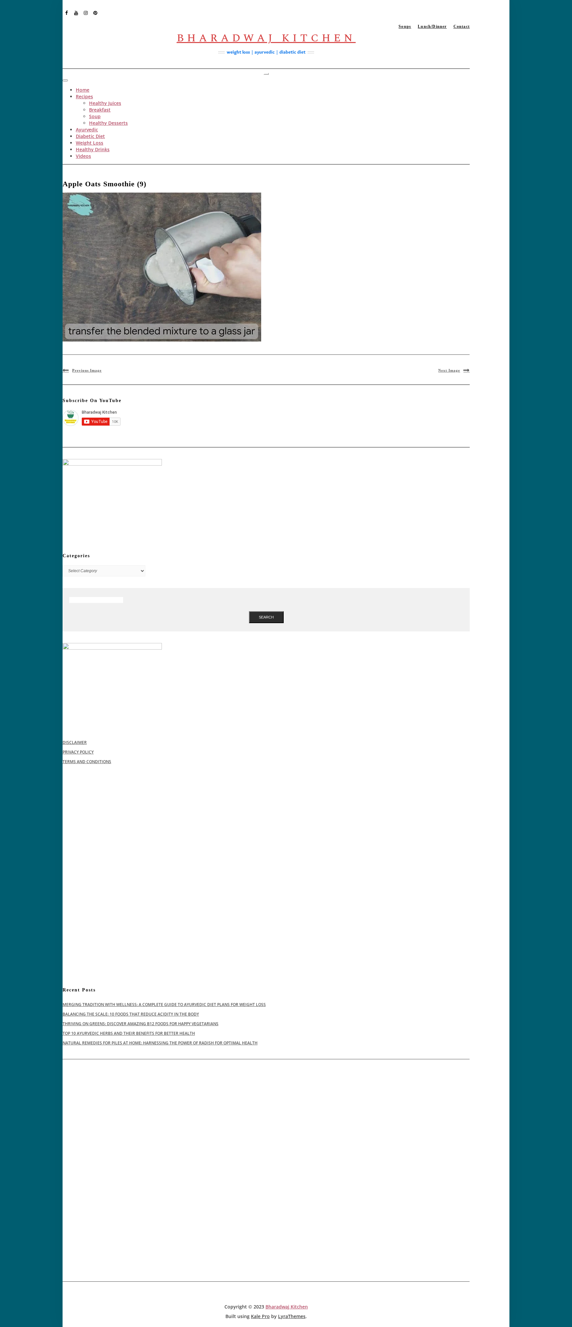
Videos (83, 156)
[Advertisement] (261, 824)
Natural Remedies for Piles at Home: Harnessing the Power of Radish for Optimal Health (160, 1043)
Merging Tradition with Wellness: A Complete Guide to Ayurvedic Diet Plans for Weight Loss (164, 1004)
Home (82, 90)
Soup (95, 116)
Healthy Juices (105, 103)
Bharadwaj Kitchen (286, 1307)
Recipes (84, 96)
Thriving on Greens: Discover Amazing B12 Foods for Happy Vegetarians (140, 1024)
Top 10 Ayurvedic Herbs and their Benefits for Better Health (129, 1033)
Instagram (86, 12)
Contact (461, 26)
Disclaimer (75, 742)
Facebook (67, 12)
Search (266, 617)
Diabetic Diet (90, 136)
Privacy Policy (78, 752)
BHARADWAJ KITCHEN (266, 38)
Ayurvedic (87, 129)
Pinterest (95, 12)
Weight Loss (89, 143)
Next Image (449, 370)
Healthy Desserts (108, 123)
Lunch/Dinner (432, 26)
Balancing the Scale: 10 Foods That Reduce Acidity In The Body (131, 1014)
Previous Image (87, 370)
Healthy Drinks (93, 149)
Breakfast (100, 110)
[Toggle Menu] (65, 80)
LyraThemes (292, 1316)
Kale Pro (260, 1316)
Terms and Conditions (87, 761)
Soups (405, 26)
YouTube (76, 12)
